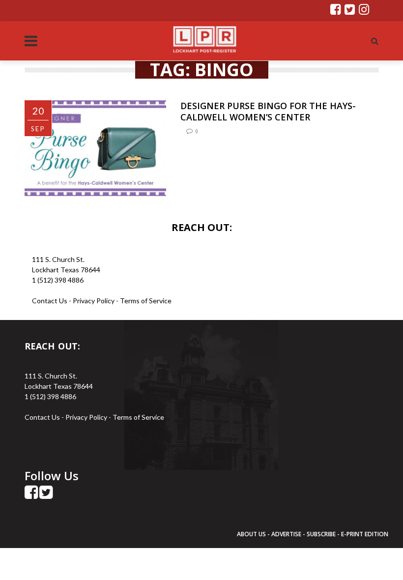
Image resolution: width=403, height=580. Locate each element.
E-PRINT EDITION (364, 534)
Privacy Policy (94, 300)
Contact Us (49, 300)
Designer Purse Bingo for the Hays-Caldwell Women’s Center (268, 111)
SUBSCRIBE (322, 534)
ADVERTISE (286, 534)
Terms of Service (146, 300)
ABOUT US (252, 534)
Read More (202, 189)
